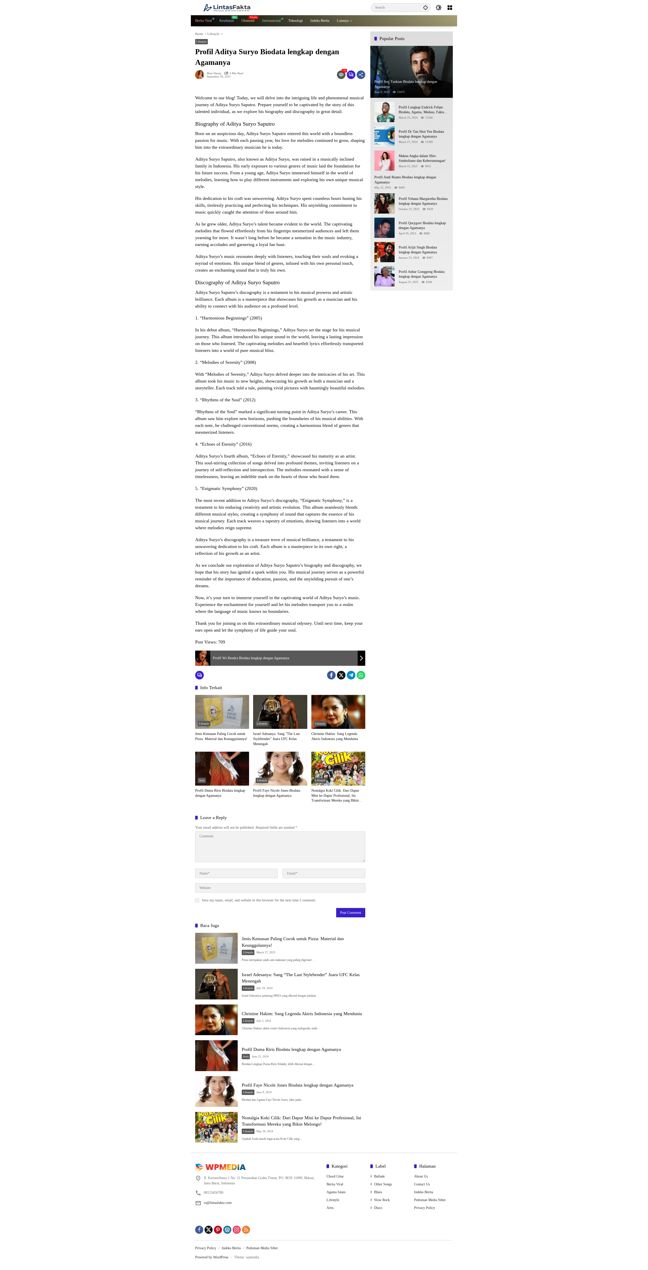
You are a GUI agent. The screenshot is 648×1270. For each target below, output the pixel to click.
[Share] (361, 74)
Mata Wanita (214, 73)
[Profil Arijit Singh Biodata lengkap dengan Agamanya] (384, 252)
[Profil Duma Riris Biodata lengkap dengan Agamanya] (222, 769)
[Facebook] (331, 675)
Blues (378, 1192)
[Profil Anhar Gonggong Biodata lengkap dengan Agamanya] (384, 276)
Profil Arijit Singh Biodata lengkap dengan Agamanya (418, 249)
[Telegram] (351, 675)
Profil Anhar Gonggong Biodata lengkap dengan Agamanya (421, 274)
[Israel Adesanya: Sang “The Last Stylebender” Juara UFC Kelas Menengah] (280, 712)
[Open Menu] (450, 8)
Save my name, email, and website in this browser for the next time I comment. (259, 900)
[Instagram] (237, 1230)
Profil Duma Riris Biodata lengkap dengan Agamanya (220, 793)
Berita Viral (335, 1184)
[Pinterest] (218, 1230)
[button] (425, 7)
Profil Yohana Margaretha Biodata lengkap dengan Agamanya (423, 201)
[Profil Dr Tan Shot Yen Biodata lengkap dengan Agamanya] (384, 136)
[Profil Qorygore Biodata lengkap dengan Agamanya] (384, 228)
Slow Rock (382, 1200)
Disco (378, 1208)
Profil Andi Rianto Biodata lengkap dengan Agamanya (405, 179)
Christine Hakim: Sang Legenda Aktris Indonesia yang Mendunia (334, 736)
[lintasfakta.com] (226, 7)
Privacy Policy (424, 1208)
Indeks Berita (423, 1192)
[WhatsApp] (361, 675)
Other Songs (383, 1184)
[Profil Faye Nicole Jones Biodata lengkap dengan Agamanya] (280, 769)
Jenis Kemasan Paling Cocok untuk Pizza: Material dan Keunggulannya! (221, 736)
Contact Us (422, 1184)
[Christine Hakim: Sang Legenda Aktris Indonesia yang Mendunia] (338, 712)
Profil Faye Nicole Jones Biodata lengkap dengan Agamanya (276, 793)
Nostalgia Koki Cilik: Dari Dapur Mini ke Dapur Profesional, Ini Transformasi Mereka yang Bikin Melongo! (335, 796)
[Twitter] (341, 675)
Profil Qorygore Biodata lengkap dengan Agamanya (422, 225)
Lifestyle (201, 41)
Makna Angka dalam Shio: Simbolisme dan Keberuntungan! (422, 158)
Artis (202, 780)
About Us (421, 1176)
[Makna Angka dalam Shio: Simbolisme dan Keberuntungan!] (384, 160)
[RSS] (246, 1230)
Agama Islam (336, 1192)
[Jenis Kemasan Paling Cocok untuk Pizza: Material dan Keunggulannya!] (222, 712)
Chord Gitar (335, 1176)
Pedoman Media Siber (430, 1200)
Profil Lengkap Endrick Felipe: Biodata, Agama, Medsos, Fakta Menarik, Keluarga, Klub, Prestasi (423, 110)
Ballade (379, 1176)
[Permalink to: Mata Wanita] (201, 74)
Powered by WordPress (211, 1257)
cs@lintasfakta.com (218, 1203)
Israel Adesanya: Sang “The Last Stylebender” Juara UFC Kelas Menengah (276, 739)
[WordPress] (227, 1230)
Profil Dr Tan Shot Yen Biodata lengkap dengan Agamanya (421, 133)
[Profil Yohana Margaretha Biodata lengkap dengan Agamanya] (384, 203)
